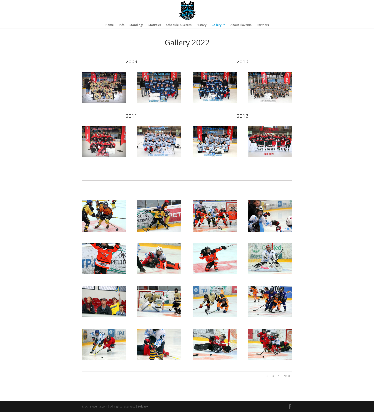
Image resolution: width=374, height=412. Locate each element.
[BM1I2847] (104, 273)
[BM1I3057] (270, 273)
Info (121, 25)
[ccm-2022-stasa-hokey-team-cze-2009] (159, 102)
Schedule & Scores (178, 25)
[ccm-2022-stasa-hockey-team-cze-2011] (159, 156)
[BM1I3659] (270, 359)
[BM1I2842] (270, 230)
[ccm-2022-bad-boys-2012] (270, 156)
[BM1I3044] (215, 273)
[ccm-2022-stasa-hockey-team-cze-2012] (215, 156)
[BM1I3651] (159, 359)
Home (109, 25)
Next (286, 376)
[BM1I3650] (104, 359)
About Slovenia (241, 25)
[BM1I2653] (159, 230)
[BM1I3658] (215, 359)
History (201, 25)
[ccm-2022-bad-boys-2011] (104, 156)
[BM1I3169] (159, 316)
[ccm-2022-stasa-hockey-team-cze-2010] (215, 102)
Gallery (216, 25)
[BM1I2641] (104, 230)
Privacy (143, 406)
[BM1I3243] (215, 316)
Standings (136, 25)
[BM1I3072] (104, 316)
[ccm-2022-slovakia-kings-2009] (104, 102)
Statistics (154, 25)
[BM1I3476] (270, 316)
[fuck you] (215, 230)
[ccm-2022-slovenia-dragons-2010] (270, 102)
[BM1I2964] (159, 273)
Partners (263, 25)
